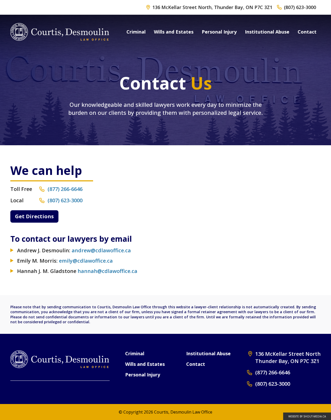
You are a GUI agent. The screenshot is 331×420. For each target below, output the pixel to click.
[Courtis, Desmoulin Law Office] (59, 32)
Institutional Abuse (267, 32)
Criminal (136, 32)
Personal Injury (219, 32)
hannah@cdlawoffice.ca (107, 271)
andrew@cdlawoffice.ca (101, 250)
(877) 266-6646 (272, 372)
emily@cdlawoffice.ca (86, 260)
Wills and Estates (173, 32)
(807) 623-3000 (300, 7)
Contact (307, 32)
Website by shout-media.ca (307, 416)
